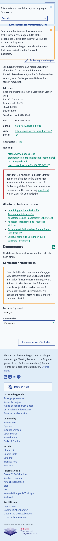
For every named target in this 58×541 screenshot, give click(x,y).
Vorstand (8, 465)
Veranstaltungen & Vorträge (19, 493)
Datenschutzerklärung (16, 510)
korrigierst (43, 190)
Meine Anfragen (12, 402)
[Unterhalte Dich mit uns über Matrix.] (14, 376)
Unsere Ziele (10, 454)
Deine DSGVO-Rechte (15, 474)
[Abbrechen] (51, 7)
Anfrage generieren (14, 398)
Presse (7, 489)
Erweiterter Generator (15, 413)
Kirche (18, 141)
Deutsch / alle (21, 387)
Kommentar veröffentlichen (36, 342)
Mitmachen (10, 422)
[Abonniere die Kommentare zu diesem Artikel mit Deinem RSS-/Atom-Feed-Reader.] (53, 246)
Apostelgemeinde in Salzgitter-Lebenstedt (30, 218)
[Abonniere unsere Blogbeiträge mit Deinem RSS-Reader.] (5, 376)
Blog (6, 485)
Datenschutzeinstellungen (18, 513)
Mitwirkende (10, 437)
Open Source (10, 433)
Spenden (8, 426)
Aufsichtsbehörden (14, 482)
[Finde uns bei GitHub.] (10, 376)
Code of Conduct (12, 441)
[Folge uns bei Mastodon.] (19, 376)
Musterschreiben (13, 478)
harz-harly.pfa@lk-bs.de (28, 125)
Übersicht (9, 450)
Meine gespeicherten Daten (18, 405)
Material (8, 497)
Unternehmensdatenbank (17, 409)
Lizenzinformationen (15, 517)
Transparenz (10, 461)
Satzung (8, 457)
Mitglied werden (12, 430)
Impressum (10, 506)
